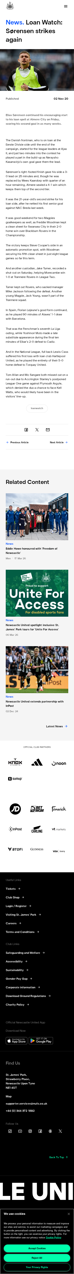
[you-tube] (20, 1131)
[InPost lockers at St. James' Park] (15, 829)
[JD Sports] (15, 809)
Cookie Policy (53, 1237)
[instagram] (30, 1131)
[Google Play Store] (41, 1041)
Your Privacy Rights (37, 1267)
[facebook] (26, 429)
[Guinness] (36, 849)
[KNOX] (15, 760)
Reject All (37, 1257)
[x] (37, 429)
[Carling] (36, 829)
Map (8, 1096)
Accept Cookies (37, 1248)
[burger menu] (65, 6)
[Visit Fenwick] (58, 809)
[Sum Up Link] (15, 779)
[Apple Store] (16, 1041)
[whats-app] (47, 429)
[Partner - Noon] (58, 760)
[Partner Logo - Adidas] (36, 760)
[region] (37, 1241)
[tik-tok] (10, 1131)
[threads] (50, 1131)
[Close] (69, 1214)
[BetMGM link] (36, 809)
